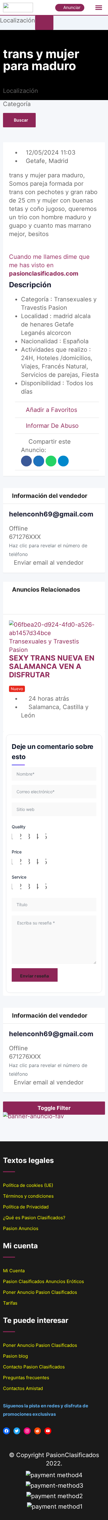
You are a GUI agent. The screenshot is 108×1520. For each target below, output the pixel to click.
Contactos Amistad (23, 1388)
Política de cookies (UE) (28, 1185)
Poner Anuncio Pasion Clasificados (40, 1292)
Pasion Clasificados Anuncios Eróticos (43, 1281)
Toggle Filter (54, 1108)
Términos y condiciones (28, 1196)
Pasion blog (15, 1356)
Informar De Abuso (52, 425)
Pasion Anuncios (20, 1228)
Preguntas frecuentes (26, 1377)
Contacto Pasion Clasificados (34, 1367)
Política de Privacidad (26, 1207)
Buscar (21, 120)
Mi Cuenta (14, 1270)
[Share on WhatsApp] (51, 461)
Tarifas (10, 1303)
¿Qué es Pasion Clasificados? (34, 1217)
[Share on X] (38, 461)
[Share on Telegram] (63, 461)
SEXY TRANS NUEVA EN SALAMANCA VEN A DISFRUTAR (51, 666)
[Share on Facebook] (26, 461)
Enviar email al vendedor (48, 562)
